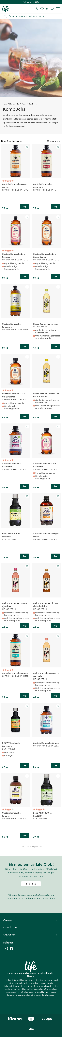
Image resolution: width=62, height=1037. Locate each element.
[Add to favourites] (27, 147)
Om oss (7, 920)
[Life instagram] (6, 949)
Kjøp (24, 207)
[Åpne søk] (32, 16)
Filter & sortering (10, 141)
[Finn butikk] (37, 9)
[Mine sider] (47, 9)
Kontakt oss (10, 927)
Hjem (5, 104)
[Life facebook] (11, 949)
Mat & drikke (14, 104)
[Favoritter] (42, 9)
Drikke (23, 104)
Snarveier (9, 934)
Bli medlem (31, 884)
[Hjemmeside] (5, 9)
